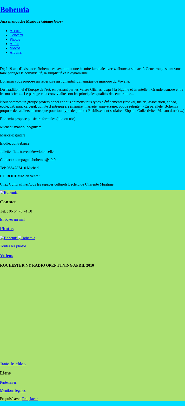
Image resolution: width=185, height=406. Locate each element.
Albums (16, 52)
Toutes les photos (13, 246)
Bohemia (14, 9)
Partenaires (8, 382)
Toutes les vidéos (13, 363)
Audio (14, 44)
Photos (15, 39)
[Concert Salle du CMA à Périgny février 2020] (15, 60)
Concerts (16, 35)
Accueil (15, 31)
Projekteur (30, 399)
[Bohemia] (9, 192)
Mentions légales (13, 390)
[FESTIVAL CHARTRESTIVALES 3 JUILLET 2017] (4, 60)
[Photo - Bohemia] (7, 60)
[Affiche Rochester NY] (1, 60)
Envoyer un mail (12, 219)
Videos (15, 48)
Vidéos (6, 255)
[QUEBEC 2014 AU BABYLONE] (13, 60)
